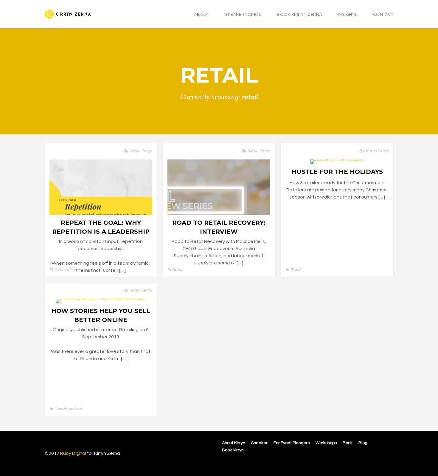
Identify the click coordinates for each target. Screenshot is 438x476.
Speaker (259, 443)
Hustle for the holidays (337, 171)
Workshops (326, 443)
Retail (177, 270)
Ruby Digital (73, 453)
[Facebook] (363, 463)
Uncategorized (68, 409)
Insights (347, 14)
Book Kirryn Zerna (299, 14)
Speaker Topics (243, 14)
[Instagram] (372, 463)
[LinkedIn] (382, 463)
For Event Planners (292, 443)
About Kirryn (233, 443)
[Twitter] (390, 463)
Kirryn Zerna (140, 151)
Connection (65, 270)
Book (347, 443)
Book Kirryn (233, 450)
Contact (383, 14)
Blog (362, 443)
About (201, 14)
